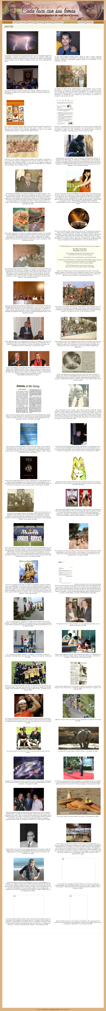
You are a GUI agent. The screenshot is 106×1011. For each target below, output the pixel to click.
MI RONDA (90, 22)
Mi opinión (48, 22)
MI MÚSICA (31, 22)
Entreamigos (58, 22)
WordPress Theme (54, 1009)
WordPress (45, 1009)
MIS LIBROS (22, 22)
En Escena (39, 22)
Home (15, 22)
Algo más (81, 22)
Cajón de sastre (70, 22)
